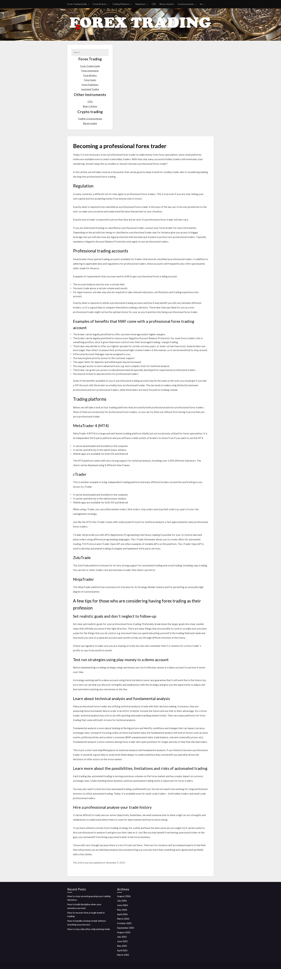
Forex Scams (90, 80)
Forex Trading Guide (77, 4)
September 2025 (125, 927)
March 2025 (123, 954)
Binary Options (167, 4)
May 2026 (122, 909)
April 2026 (122, 914)
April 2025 (122, 950)
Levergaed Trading (90, 89)
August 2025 (123, 932)
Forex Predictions (90, 84)
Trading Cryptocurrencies (90, 118)
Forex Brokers (99, 4)
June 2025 (122, 941)
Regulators (140, 4)
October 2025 (124, 923)
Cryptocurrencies (185, 4)
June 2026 (122, 905)
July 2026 (122, 900)
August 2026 (123, 896)
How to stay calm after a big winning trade (88, 929)
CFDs (90, 101)
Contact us (72, 12)
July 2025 (122, 936)
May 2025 (122, 945)
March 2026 (123, 918)
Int (201, 4)
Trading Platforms (120, 4)
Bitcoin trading (90, 123)
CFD (154, 4)
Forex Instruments (90, 70)
